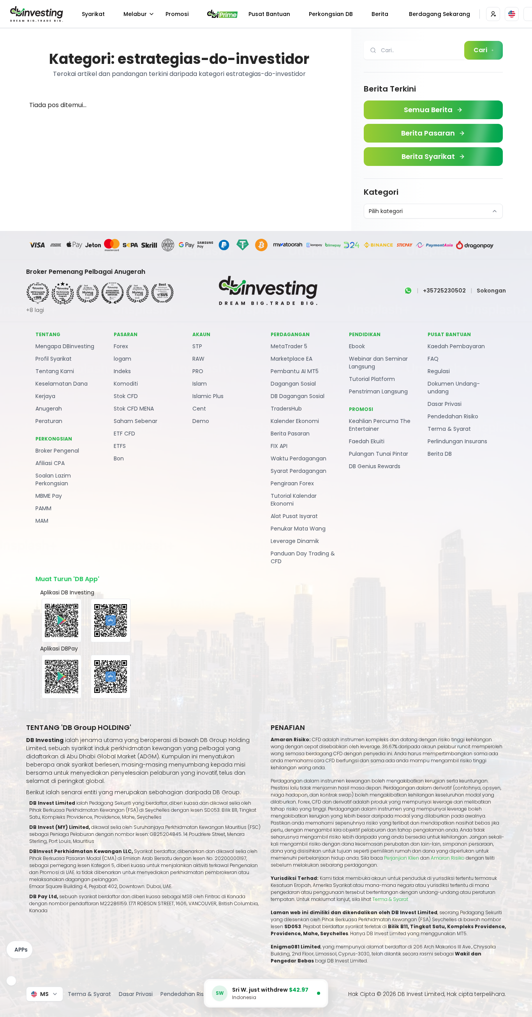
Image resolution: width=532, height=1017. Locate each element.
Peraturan (48, 421)
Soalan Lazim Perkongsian (53, 479)
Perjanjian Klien (401, 858)
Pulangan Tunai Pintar (378, 454)
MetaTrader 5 (289, 346)
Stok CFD (126, 396)
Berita (380, 14)
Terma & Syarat (449, 429)
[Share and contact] (11, 981)
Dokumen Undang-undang (454, 387)
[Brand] (35, 14)
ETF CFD (124, 433)
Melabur (135, 14)
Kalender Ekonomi (295, 421)
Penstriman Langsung (378, 391)
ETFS (120, 446)
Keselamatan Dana (61, 384)
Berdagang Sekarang (439, 14)
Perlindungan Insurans (457, 441)
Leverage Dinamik (295, 541)
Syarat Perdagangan (298, 471)
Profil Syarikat (53, 359)
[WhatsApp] (408, 290)
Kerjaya (45, 396)
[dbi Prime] (222, 14)
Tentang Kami (54, 371)
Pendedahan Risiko (453, 416)
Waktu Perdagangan (298, 458)
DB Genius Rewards (374, 466)
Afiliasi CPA (50, 463)
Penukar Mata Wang (298, 528)
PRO (197, 371)
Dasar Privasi (445, 404)
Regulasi (439, 371)
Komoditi (126, 384)
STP (197, 346)
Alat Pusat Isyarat (294, 516)
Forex (121, 346)
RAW (198, 359)
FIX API (279, 446)
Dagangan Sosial (293, 384)
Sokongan (491, 290)
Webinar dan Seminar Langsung (378, 362)
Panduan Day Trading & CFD (303, 557)
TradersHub (286, 408)
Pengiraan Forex (292, 483)
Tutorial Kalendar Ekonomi (294, 500)
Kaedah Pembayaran (456, 346)
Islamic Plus (208, 396)
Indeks (122, 371)
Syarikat (93, 14)
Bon (119, 458)
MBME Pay (48, 496)
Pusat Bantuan (269, 14)
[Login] (493, 14)
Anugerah (48, 408)
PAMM (43, 508)
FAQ (433, 359)
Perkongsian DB (331, 14)
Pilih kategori (386, 211)
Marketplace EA (291, 359)
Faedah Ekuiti (366, 441)
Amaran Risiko (448, 858)
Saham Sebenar (135, 421)
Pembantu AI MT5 (295, 371)
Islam (199, 384)
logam (122, 359)
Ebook (357, 346)
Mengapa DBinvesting (64, 346)
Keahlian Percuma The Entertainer (379, 425)
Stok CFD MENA (134, 408)
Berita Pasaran (290, 433)
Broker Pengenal (57, 451)
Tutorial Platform (372, 379)
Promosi (177, 14)
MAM (41, 521)
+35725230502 (444, 290)
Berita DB (440, 454)
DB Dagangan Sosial (297, 396)
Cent (199, 408)
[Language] (512, 14)
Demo (200, 421)
